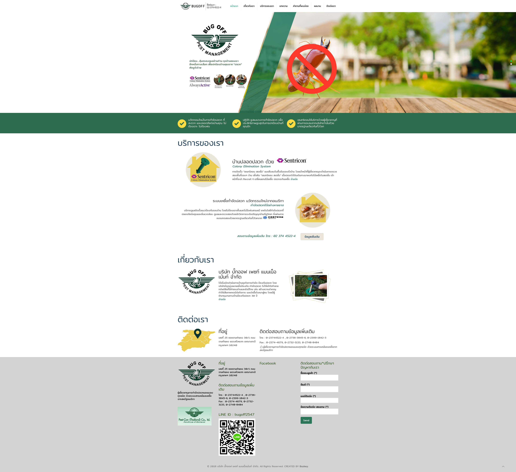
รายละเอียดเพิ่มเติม (205, 77)
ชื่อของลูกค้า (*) (309, 373)
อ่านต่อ (294, 179)
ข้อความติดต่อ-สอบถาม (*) (314, 407)
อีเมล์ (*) (305, 385)
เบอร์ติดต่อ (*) (308, 396)
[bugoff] (200, 6)
